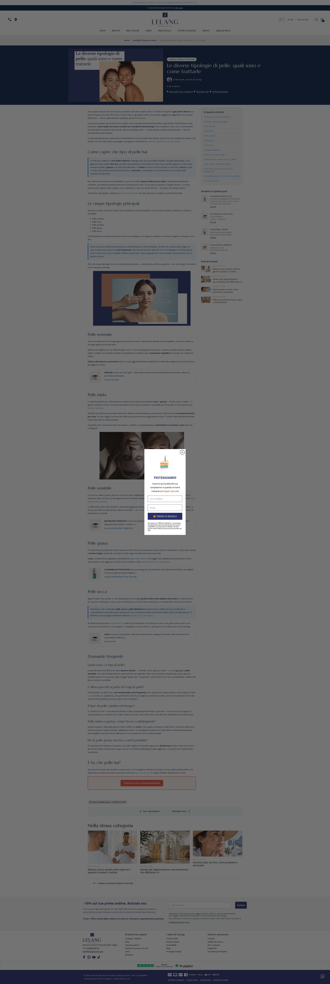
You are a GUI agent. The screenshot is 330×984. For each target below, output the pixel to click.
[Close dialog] (182, 452)
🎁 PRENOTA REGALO (165, 516)
